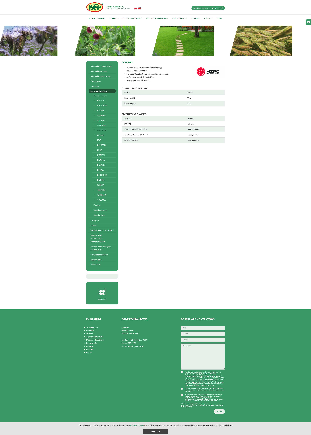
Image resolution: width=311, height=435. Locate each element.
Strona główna (97, 19)
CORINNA (101, 125)
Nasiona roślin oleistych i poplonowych (101, 248)
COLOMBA (101, 130)
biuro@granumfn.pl (135, 346)
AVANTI (100, 110)
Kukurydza (95, 220)
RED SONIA (102, 175)
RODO (219, 19)
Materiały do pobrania (157, 19)
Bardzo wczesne (100, 96)
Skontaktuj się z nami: (208, 8)
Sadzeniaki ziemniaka (99, 91)
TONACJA (101, 190)
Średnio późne (99, 215)
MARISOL (101, 155)
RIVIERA (100, 180)
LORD (99, 150)
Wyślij (219, 411)
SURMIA (100, 185)
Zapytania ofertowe (132, 19)
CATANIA (101, 120)
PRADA (100, 170)
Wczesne (97, 205)
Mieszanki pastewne (99, 71)
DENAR (100, 135)
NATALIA (101, 160)
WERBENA (101, 195)
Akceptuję (155, 431)
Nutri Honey (95, 265)
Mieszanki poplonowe (99, 255)
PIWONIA (101, 165)
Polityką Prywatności (139, 425)
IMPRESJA (101, 145)
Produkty (90, 330)
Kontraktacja (179, 19)
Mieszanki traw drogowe (100, 76)
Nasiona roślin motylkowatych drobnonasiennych (98, 238)
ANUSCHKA (102, 105)
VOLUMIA (101, 200)
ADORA (100, 100)
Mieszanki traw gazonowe (101, 66)
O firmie (113, 19)
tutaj (190, 407)
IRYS (99, 140)
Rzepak (93, 225)
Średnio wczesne (100, 210)
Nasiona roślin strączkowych (102, 230)
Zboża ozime (96, 81)
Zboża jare (95, 86)
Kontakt (208, 19)
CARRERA (101, 115)
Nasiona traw (96, 260)
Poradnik (195, 19)
